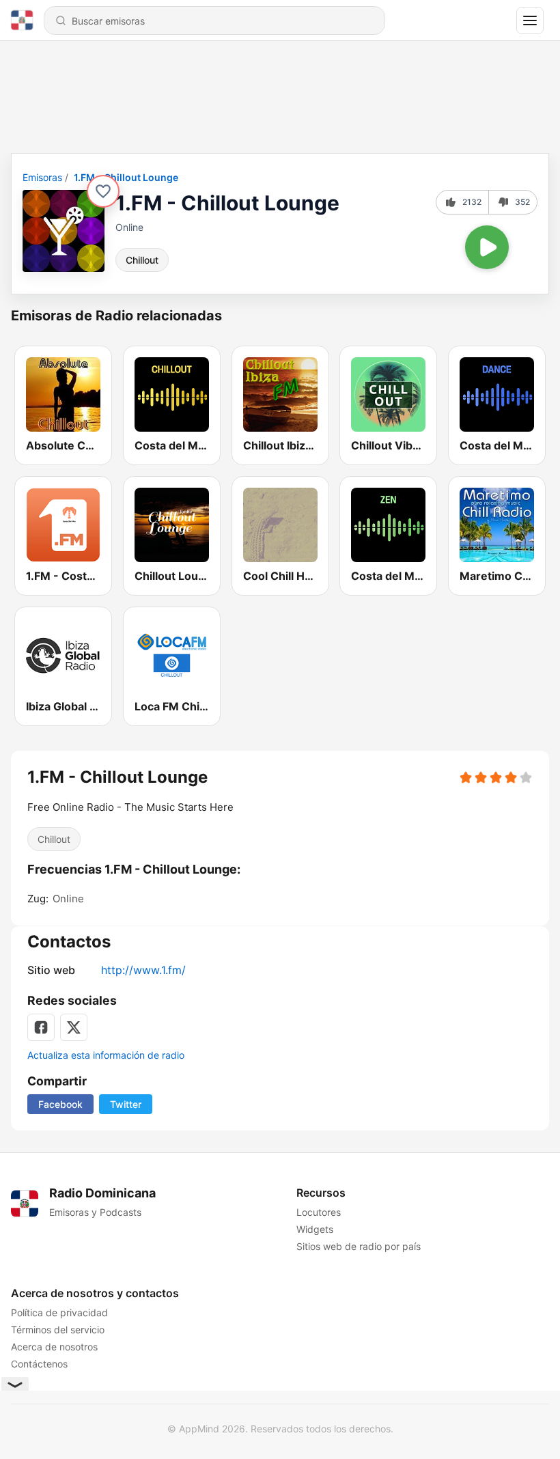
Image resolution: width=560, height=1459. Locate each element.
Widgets (314, 1229)
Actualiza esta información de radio (105, 1055)
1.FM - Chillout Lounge (126, 177)
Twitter (125, 1104)
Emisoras (42, 177)
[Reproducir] (487, 247)
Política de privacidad (59, 1312)
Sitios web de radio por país (358, 1246)
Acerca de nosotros (54, 1346)
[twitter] (73, 1027)
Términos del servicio (57, 1329)
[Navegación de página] (530, 20)
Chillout (142, 260)
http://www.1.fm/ (143, 970)
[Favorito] (103, 191)
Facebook (60, 1104)
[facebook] (41, 1027)
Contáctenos (39, 1364)
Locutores (318, 1212)
